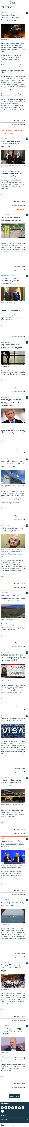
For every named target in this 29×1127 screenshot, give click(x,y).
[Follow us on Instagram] (12, 1107)
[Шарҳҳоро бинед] (19, 209)
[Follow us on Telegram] (19, 1107)
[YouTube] (14, 1125)
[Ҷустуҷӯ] (25, 1125)
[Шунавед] (8, 1125)
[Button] (20, 121)
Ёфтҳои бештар (14, 1096)
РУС (20, 1125)
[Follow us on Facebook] (5, 1107)
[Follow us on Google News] (2, 1107)
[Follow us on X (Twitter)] (16, 1107)
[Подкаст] (2, 1111)
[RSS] (23, 1107)
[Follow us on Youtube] (9, 1107)
